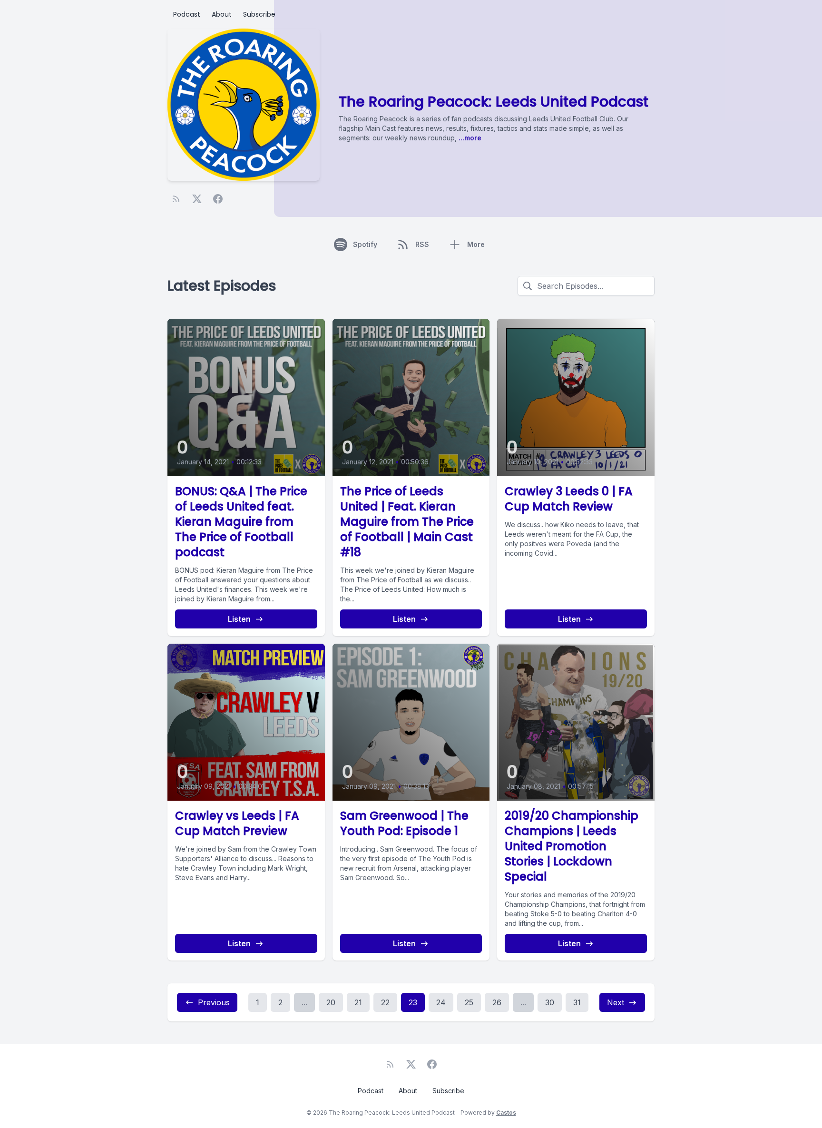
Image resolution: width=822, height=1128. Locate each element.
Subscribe (259, 14)
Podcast (186, 14)
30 (549, 1002)
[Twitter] (197, 198)
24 (441, 1002)
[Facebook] (217, 198)
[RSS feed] (176, 198)
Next (615, 1002)
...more (469, 138)
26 (496, 1002)
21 (358, 1002)
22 (385, 1002)
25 (469, 1002)
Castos (506, 1112)
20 (330, 1002)
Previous (214, 1002)
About (222, 14)
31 (577, 1002)
